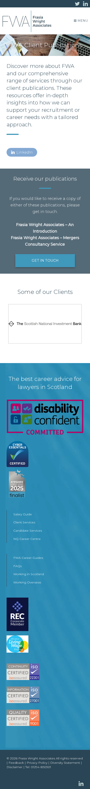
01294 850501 (41, 767)
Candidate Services (27, 531)
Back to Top (78, 777)
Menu (83, 21)
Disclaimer (14, 767)
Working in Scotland (28, 574)
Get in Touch (45, 260)
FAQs (17, 566)
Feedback (16, 763)
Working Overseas (27, 582)
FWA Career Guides (28, 558)
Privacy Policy (37, 763)
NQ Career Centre (27, 539)
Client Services (24, 522)
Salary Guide (22, 514)
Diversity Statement (65, 763)
